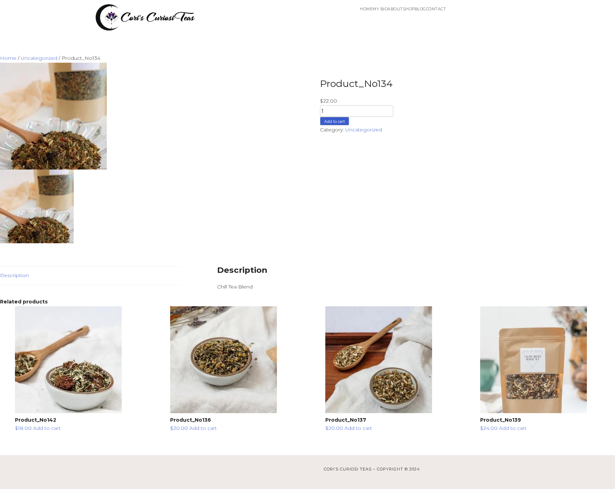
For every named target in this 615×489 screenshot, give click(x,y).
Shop (409, 8)
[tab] (90, 275)
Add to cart (334, 121)
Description (14, 275)
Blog (420, 8)
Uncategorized (39, 58)
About (395, 8)
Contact (436, 8)
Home (366, 8)
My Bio (380, 8)
